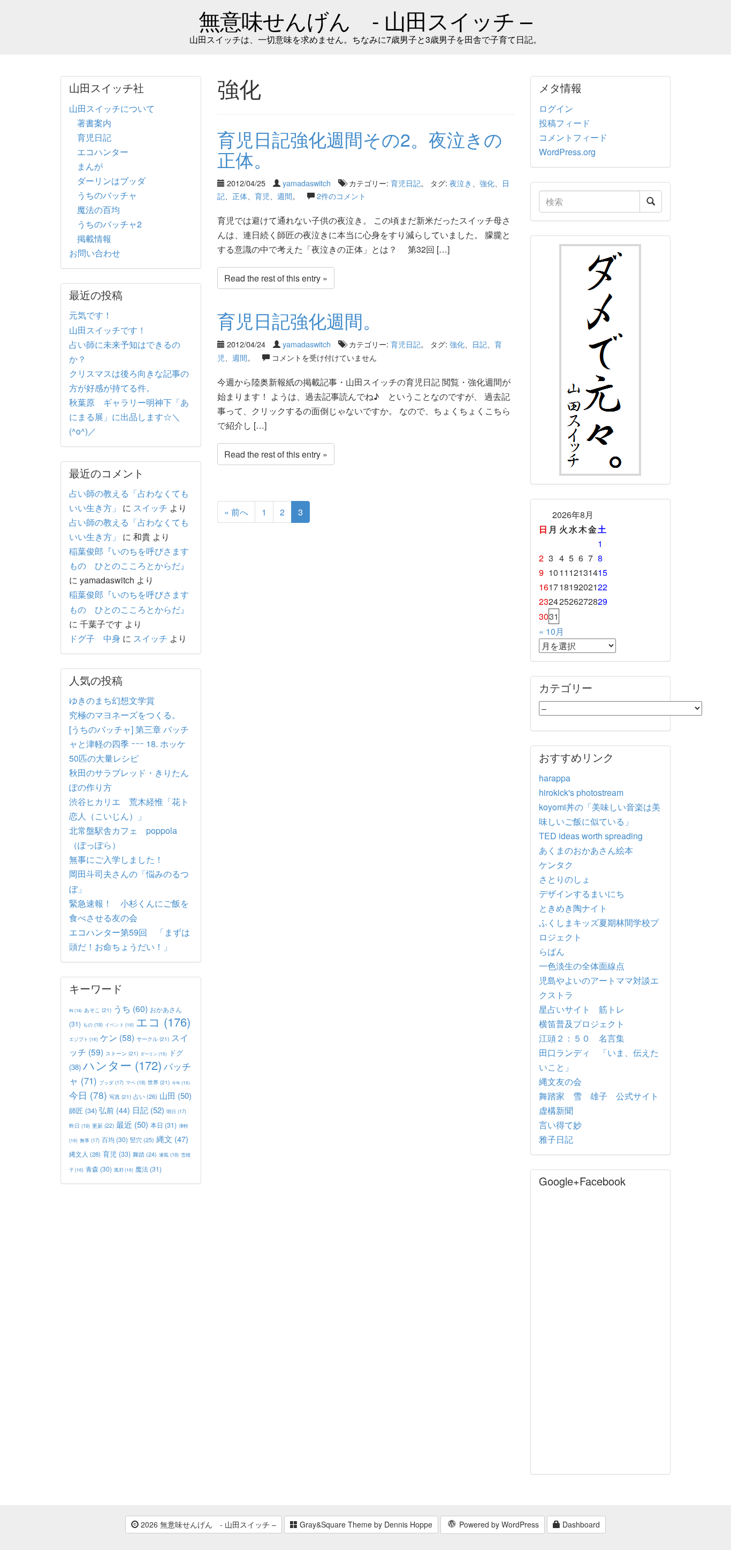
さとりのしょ (564, 879)
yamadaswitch (307, 182)
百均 (115, 1139)
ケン (117, 1037)
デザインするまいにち (582, 893)
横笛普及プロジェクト (582, 1023)
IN (75, 1010)
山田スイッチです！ (107, 330)
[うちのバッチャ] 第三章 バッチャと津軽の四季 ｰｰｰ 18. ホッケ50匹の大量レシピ (129, 743)
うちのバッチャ (107, 195)
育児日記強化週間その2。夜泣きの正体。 (359, 149)
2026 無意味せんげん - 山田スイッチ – (207, 1524)
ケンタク (556, 864)
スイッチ (150, 508)
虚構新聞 (556, 1110)
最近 (132, 1124)
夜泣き (461, 182)
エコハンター (102, 152)
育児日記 (406, 182)
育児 (262, 195)
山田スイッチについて (112, 108)
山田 (175, 1095)
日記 (479, 343)
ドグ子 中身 (94, 638)
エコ (163, 1021)
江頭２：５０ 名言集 (582, 1038)
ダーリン (153, 1054)
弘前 (114, 1110)
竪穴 (142, 1139)
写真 (120, 1096)
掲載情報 (94, 238)
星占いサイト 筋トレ (582, 1009)
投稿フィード (564, 123)
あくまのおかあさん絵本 (586, 850)
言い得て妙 (560, 1125)
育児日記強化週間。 (299, 320)
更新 (103, 1125)
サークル (152, 1039)
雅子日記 (556, 1139)
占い (145, 1096)
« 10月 (551, 631)
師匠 (83, 1110)
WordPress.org (567, 152)
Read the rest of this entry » (276, 278)
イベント (119, 1024)
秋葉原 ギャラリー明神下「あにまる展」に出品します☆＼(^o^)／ (129, 416)
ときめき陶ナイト (573, 908)
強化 (486, 182)
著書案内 (94, 123)
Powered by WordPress (498, 1524)
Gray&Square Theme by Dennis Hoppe (365, 1524)
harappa (554, 778)
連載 (169, 1154)
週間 (284, 195)
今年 (181, 1082)
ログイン (556, 108)
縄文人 (85, 1154)
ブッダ (111, 1082)
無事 (90, 1140)
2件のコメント (341, 195)
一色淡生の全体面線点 (582, 966)
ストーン (121, 1053)
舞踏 (145, 1154)
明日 (176, 1111)
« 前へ (236, 512)
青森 (99, 1168)
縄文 (172, 1138)
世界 (159, 1082)
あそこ (97, 1010)
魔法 (148, 1168)
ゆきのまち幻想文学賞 (112, 700)
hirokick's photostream (581, 792)
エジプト (83, 1039)
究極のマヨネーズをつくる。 (124, 715)
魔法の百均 (98, 209)
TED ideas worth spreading (591, 836)
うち (130, 1008)
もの (93, 1024)
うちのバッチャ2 (109, 224)
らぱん (552, 951)
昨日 (79, 1125)
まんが (90, 166)
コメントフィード (573, 137)
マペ (136, 1082)
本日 (163, 1124)
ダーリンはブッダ (111, 180)
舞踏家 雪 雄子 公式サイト (599, 1096)
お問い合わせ (94, 253)
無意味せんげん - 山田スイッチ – (365, 20)
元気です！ (90, 315)
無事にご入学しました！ (116, 859)
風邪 (123, 1169)
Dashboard (580, 1524)
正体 (239, 195)
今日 (88, 1094)
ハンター (122, 1065)
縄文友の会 (560, 1081)
